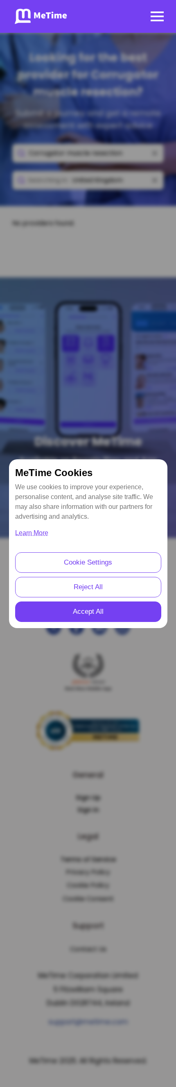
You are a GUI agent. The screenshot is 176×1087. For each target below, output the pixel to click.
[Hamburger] (157, 16)
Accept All (88, 611)
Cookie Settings (88, 562)
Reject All (88, 587)
